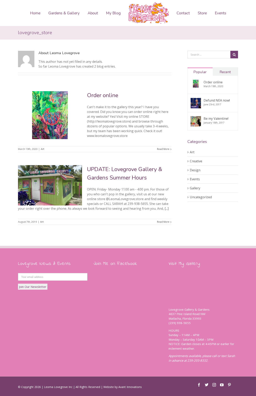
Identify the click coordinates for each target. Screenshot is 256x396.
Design (195, 170)
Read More (163, 149)
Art (42, 149)
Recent (225, 72)
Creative (196, 161)
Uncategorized (201, 197)
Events (195, 179)
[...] (167, 208)
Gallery (195, 188)
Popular (200, 72)
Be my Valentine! (216, 118)
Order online (102, 95)
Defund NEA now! (217, 100)
